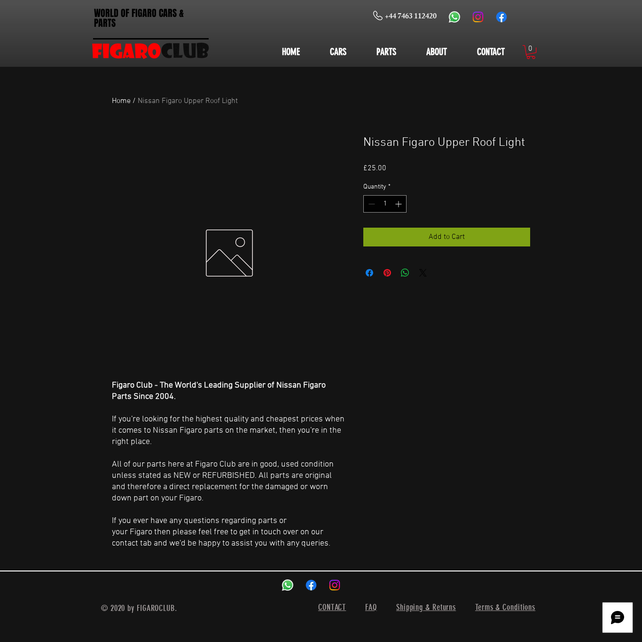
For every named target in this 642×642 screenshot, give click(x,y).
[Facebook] (501, 17)
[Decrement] (370, 204)
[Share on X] (423, 272)
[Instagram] (478, 17)
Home (121, 101)
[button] (531, 52)
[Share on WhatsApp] (405, 272)
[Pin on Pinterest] (387, 272)
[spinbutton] (384, 204)
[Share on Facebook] (369, 272)
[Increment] (399, 204)
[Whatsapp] (454, 17)
